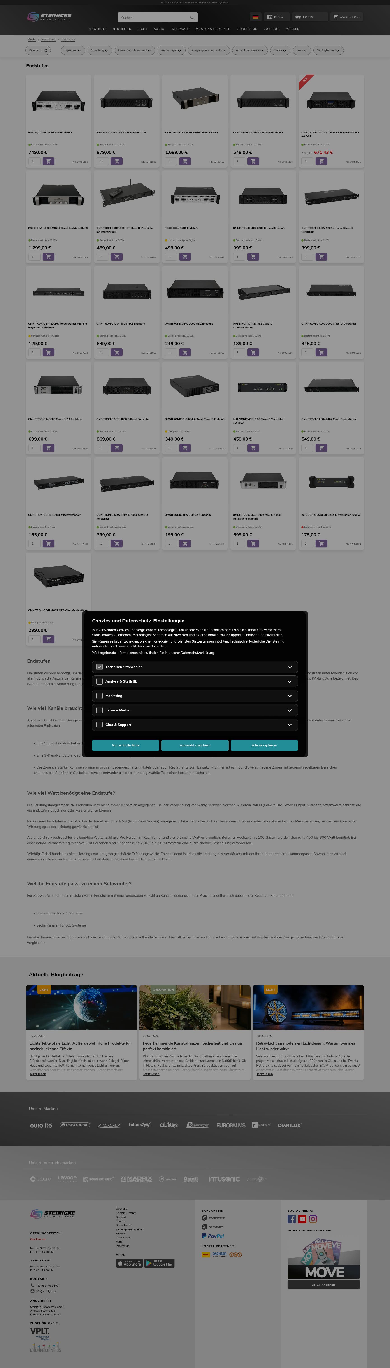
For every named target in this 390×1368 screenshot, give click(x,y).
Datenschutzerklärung (197, 652)
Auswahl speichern (195, 745)
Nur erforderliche (125, 745)
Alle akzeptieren (264, 745)
